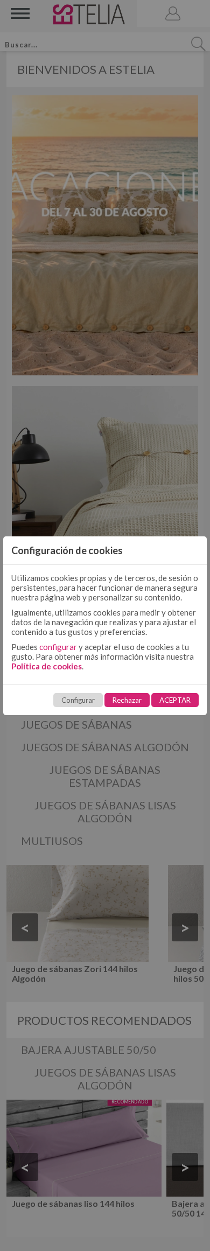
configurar (58, 647)
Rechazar (127, 700)
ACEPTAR (175, 700)
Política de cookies (46, 666)
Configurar (78, 700)
